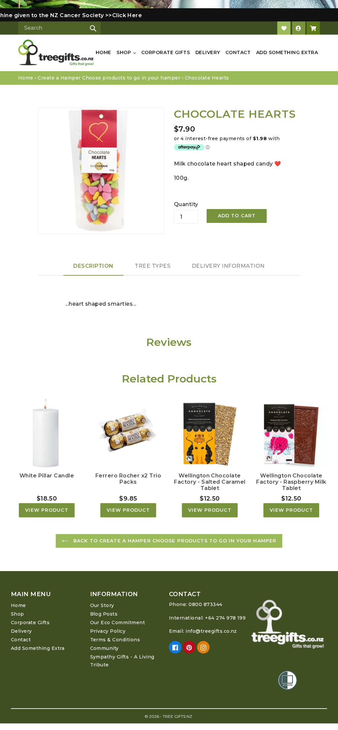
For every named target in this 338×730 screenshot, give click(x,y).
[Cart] (313, 28)
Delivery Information (228, 266)
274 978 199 (231, 618)
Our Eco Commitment (117, 622)
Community (104, 648)
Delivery (207, 52)
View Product (46, 510)
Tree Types (152, 266)
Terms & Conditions (115, 640)
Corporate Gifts (165, 52)
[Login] (298, 28)
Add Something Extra (287, 52)
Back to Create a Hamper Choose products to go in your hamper (174, 541)
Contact (238, 52)
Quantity (186, 204)
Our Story (102, 605)
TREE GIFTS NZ (177, 716)
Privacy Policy (108, 631)
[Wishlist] (283, 28)
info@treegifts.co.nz (211, 631)
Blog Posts (104, 614)
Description (93, 266)
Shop (124, 52)
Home (103, 52)
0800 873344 (205, 604)
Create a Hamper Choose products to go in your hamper (109, 78)
